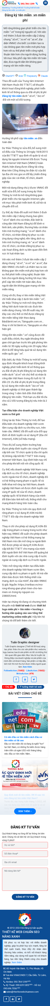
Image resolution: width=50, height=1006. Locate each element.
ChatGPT (10, 76)
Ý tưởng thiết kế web (31, 687)
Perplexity (32, 76)
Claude (44, 76)
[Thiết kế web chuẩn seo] (9, 3)
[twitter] (34, 679)
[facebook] (16, 679)
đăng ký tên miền (12, 95)
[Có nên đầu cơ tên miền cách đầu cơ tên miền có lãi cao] (25, 717)
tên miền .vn (30, 138)
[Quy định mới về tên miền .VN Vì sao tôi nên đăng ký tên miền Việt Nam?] (25, 775)
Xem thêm (17, 962)
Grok (20, 76)
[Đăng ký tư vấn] (37, 4)
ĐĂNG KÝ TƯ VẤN (25, 897)
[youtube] (25, 679)
